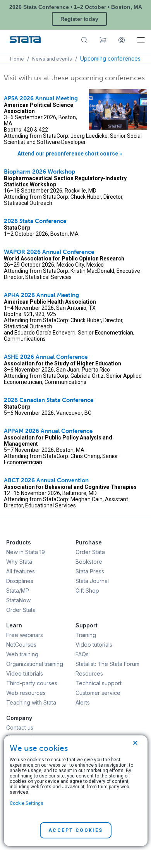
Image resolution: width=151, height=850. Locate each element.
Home (17, 59)
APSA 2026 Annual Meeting (41, 98)
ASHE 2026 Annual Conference (46, 356)
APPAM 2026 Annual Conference (48, 431)
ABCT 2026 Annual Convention (46, 480)
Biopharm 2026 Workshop (39, 171)
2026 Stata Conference (35, 221)
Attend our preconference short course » (69, 153)
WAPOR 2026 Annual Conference (49, 251)
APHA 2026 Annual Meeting (41, 295)
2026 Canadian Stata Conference (48, 400)
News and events (52, 59)
